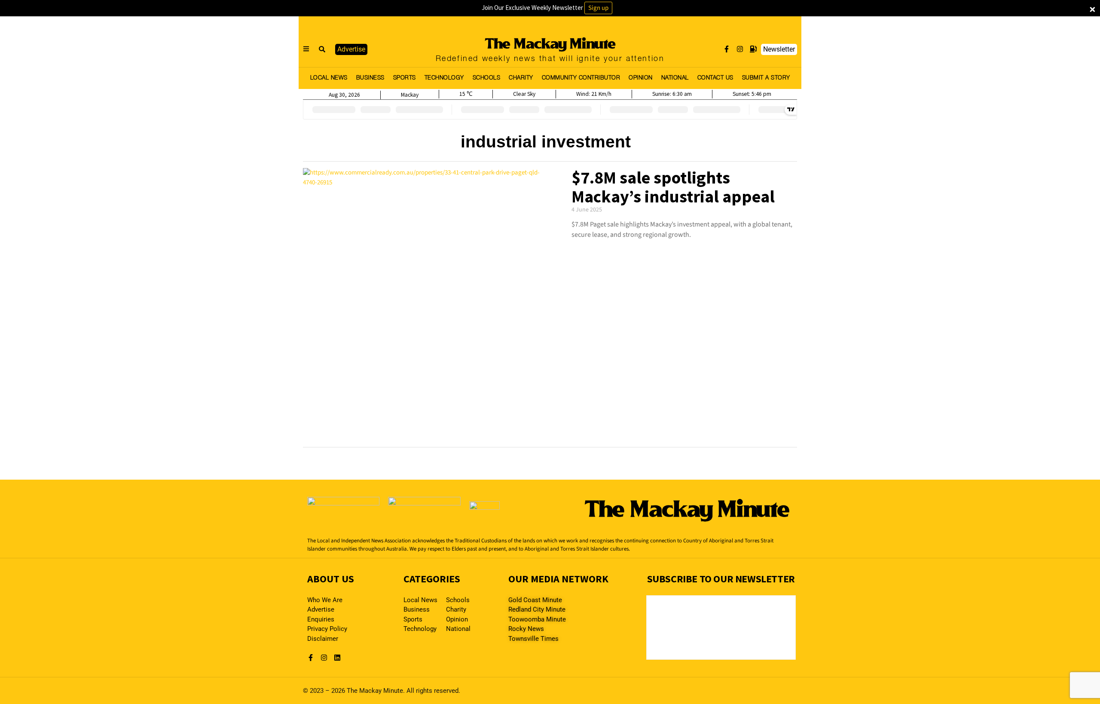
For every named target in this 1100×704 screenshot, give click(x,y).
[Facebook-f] (726, 49)
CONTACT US (715, 78)
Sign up (598, 7)
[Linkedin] (337, 657)
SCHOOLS (487, 78)
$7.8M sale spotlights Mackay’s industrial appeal (673, 187)
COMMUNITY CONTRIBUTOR (581, 78)
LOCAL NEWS (329, 78)
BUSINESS (370, 78)
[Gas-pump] (753, 49)
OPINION (641, 78)
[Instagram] (739, 49)
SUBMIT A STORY (766, 78)
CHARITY (521, 78)
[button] (322, 49)
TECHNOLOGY (444, 78)
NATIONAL (675, 78)
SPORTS (404, 78)
